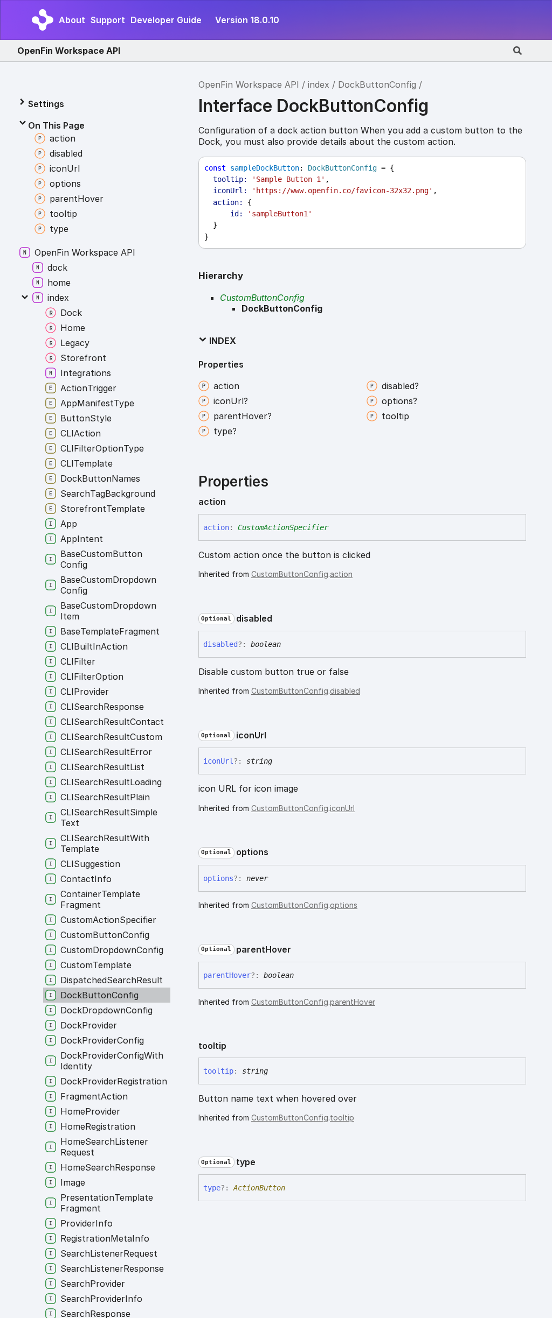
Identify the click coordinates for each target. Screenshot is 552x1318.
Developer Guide (166, 20)
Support (108, 20)
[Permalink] (234, 502)
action (341, 574)
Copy (508, 168)
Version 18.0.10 (247, 20)
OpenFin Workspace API (68, 50)
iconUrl (342, 808)
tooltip (342, 1117)
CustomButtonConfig (262, 297)
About (72, 20)
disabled (345, 690)
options (343, 905)
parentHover (352, 1001)
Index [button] (221, 340)
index (318, 84)
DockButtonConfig (377, 84)
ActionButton (259, 1187)
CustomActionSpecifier (283, 527)
